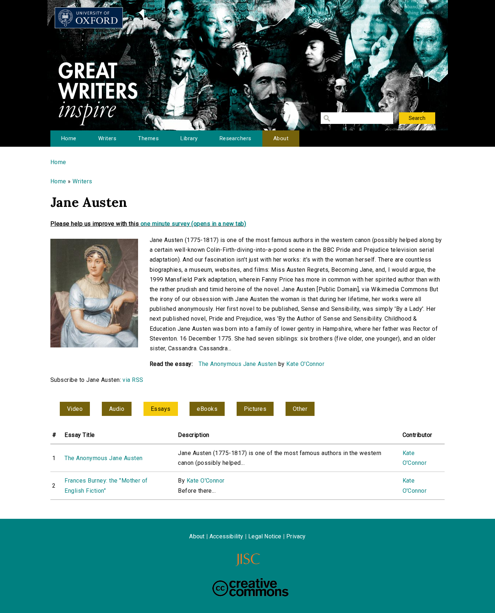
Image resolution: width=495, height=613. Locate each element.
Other (300, 408)
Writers (107, 138)
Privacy (295, 536)
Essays (161, 408)
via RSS (132, 379)
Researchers (235, 138)
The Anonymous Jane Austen (237, 363)
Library (188, 138)
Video (75, 408)
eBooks (207, 408)
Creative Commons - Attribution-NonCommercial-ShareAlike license (250, 587)
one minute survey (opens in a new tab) (193, 223)
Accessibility (226, 536)
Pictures (255, 408)
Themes (148, 138)
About (280, 138)
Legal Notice (264, 536)
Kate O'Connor (305, 363)
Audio (116, 408)
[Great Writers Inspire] (89, 17)
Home (68, 138)
